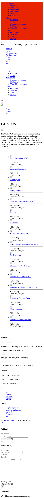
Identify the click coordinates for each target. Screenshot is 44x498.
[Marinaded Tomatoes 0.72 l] (11, 318)
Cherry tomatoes (16, 309)
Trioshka (13, 34)
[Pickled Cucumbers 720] (11, 156)
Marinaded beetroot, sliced (20, 266)
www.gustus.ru (11, 420)
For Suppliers (15, 11)
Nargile (13, 39)
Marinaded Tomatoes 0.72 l (20, 320)
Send (10, 439)
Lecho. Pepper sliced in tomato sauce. (24, 244)
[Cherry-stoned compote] (11, 231)
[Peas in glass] (11, 178)
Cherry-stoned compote (19, 234)
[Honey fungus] (11, 188)
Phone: (3, 436)
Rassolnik (14, 223)
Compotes (14, 20)
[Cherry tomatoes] (11, 307)
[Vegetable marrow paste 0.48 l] (11, 199)
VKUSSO (14, 37)
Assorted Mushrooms (18, 169)
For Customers (15, 9)
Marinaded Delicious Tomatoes (21, 298)
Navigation (10, 3)
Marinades (14, 26)
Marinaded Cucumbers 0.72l (20, 277)
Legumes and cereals (18, 24)
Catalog (8, 18)
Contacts (13, 16)
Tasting (8, 57)
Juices (12, 22)
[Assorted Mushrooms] (11, 167)
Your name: (5, 434)
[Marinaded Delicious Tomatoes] (11, 296)
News (12, 13)
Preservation (10, 78)
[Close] (2, 441)
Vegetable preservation (18, 28)
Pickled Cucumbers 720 (19, 158)
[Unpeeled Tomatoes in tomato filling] (11, 285)
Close (4, 439)
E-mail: (4, 455)
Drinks (8, 71)
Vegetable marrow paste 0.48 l (21, 201)
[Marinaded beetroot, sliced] (11, 264)
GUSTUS (14, 32)
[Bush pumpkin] (11, 253)
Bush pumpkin (15, 255)
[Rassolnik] (11, 221)
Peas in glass (15, 180)
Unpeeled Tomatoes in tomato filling (23, 287)
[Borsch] (11, 210)
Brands (8, 30)
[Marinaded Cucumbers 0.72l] (11, 275)
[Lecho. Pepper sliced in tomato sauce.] (11, 242)
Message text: (6, 482)
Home (12, 5)
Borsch (13, 212)
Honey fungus (15, 190)
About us (13, 7)
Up (2, 422)
